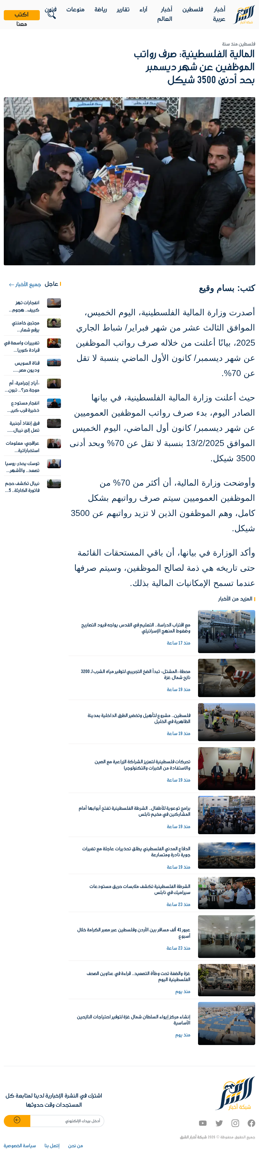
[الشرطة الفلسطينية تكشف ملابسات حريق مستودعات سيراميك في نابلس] (226, 893)
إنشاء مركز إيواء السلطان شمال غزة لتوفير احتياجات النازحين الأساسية (133, 1020)
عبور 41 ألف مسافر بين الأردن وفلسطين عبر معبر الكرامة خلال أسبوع (133, 933)
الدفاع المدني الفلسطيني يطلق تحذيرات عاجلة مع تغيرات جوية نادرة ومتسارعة (136, 852)
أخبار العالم (165, 14)
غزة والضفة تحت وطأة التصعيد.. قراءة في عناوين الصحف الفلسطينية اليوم (138, 977)
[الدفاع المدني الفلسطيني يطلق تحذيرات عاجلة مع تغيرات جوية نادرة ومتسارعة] (226, 855)
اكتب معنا (22, 15)
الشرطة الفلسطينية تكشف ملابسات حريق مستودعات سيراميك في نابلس (140, 890)
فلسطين (193, 10)
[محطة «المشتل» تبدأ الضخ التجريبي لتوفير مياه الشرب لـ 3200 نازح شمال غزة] (226, 678)
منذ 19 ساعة (178, 690)
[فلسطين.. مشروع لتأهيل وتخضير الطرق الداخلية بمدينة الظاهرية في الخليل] (226, 722)
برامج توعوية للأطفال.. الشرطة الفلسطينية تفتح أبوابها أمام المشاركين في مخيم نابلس (134, 811)
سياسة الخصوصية (20, 1146)
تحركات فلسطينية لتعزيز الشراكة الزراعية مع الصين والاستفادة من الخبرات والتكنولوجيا (142, 765)
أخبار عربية (219, 14)
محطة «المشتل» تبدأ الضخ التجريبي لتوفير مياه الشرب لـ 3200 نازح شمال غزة (135, 675)
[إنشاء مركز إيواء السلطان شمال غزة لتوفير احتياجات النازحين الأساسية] (226, 1023)
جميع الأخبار (28, 284)
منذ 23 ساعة (178, 905)
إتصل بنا (52, 1146)
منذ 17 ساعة (178, 643)
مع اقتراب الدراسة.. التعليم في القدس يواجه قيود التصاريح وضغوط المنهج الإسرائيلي (135, 628)
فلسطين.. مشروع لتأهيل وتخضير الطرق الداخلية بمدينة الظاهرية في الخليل (139, 719)
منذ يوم (183, 992)
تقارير (123, 10)
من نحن (75, 1146)
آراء (144, 10)
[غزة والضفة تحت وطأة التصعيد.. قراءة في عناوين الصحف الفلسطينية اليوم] (226, 980)
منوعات (76, 10)
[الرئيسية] (243, 14)
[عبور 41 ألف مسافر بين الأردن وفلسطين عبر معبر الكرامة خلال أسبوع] (226, 936)
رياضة (101, 10)
